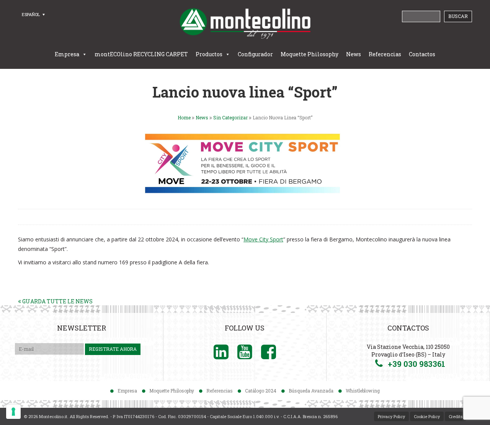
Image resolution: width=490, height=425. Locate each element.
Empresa (67, 54)
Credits (455, 416)
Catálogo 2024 (260, 391)
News (353, 54)
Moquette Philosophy (309, 54)
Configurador (255, 54)
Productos (209, 54)
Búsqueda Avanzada (311, 391)
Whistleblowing (363, 391)
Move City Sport (263, 239)
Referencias (385, 54)
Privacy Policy (391, 416)
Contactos (422, 54)
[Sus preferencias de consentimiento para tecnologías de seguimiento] (13, 411)
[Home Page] (245, 23)
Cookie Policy (427, 416)
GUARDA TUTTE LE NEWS (57, 301)
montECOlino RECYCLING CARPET (141, 54)
